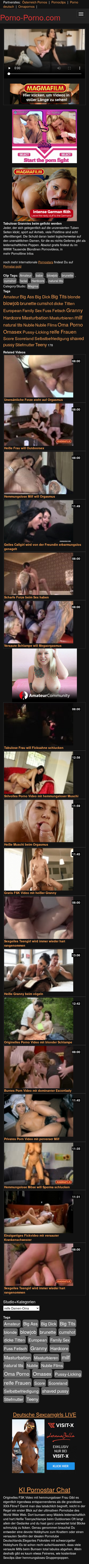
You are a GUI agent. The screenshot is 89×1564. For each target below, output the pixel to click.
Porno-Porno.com (30, 17)
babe (39, 275)
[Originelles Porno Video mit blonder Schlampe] (44, 1019)
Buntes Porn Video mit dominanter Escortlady (38, 1090)
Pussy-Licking (36, 332)
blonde (74, 297)
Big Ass (27, 296)
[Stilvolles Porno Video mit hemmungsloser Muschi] (44, 772)
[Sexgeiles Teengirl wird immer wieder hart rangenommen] (44, 918)
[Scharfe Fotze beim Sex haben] (44, 574)
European (12, 310)
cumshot (10, 281)
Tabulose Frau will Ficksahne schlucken (34, 747)
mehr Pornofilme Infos (18, 253)
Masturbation (35, 317)
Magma (33, 286)
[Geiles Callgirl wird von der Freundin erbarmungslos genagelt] (44, 521)
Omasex (12, 331)
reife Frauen (63, 331)
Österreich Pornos (34, 2)
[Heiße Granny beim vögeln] (44, 970)
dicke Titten (64, 303)
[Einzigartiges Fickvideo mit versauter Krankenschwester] (44, 1212)
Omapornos (26, 6)
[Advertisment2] (44, 194)
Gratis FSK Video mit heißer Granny (30, 893)
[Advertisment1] (44, 136)
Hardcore (38, 281)
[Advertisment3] (44, 675)
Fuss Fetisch (54, 310)
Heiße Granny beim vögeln (23, 994)
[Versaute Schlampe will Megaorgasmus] (44, 622)
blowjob (52, 275)
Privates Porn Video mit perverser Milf (31, 1139)
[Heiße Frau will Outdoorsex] (44, 424)
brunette (67, 275)
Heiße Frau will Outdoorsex (24, 448)
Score (8, 338)
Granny (74, 310)
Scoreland (24, 338)
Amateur (26, 275)
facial (23, 281)
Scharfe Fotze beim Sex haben (26, 597)
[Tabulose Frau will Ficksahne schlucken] (44, 724)
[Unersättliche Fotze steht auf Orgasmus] (44, 376)
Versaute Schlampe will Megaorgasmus (33, 645)
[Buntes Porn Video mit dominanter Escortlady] (44, 1067)
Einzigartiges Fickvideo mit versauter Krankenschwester (31, 1237)
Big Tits (59, 296)
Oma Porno (70, 324)
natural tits (56, 281)
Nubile (28, 325)
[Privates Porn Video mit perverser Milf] (44, 1115)
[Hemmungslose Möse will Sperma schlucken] (44, 1164)
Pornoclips (58, 2)
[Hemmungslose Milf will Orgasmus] (44, 473)
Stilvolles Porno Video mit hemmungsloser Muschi (41, 796)
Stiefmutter (24, 344)
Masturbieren (61, 317)
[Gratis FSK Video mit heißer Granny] (44, 869)
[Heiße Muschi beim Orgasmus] (44, 821)
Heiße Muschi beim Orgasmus (26, 844)
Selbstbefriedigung (52, 338)
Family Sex (32, 310)
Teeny (41, 344)
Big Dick (42, 296)
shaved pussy (55, 1391)
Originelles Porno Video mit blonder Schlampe (38, 1042)
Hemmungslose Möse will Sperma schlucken (37, 1187)
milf (79, 317)
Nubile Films (46, 325)
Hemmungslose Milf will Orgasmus (29, 496)
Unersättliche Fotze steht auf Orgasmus (33, 399)
